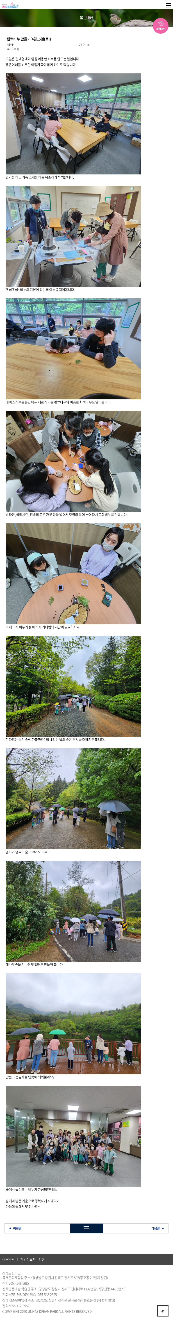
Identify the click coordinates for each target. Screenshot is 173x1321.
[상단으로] (162, 1311)
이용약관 (8, 1259)
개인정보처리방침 (32, 1259)
